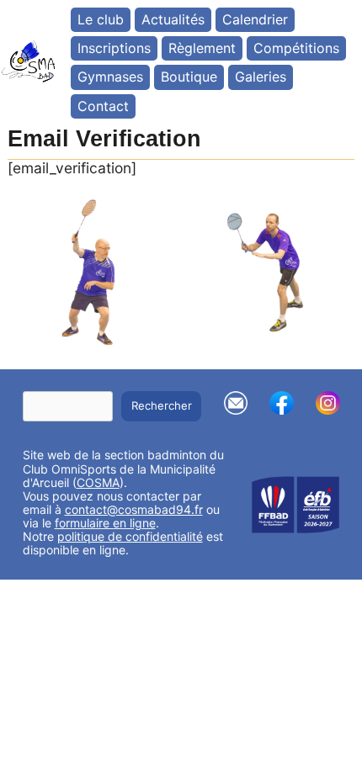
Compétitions (296, 48)
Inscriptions (114, 48)
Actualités (173, 19)
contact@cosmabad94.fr (134, 509)
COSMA (98, 482)
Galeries (260, 76)
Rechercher (161, 405)
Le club (100, 19)
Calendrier (255, 19)
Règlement (202, 48)
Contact (103, 106)
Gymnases (110, 76)
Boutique (189, 76)
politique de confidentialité (130, 536)
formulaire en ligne (105, 523)
